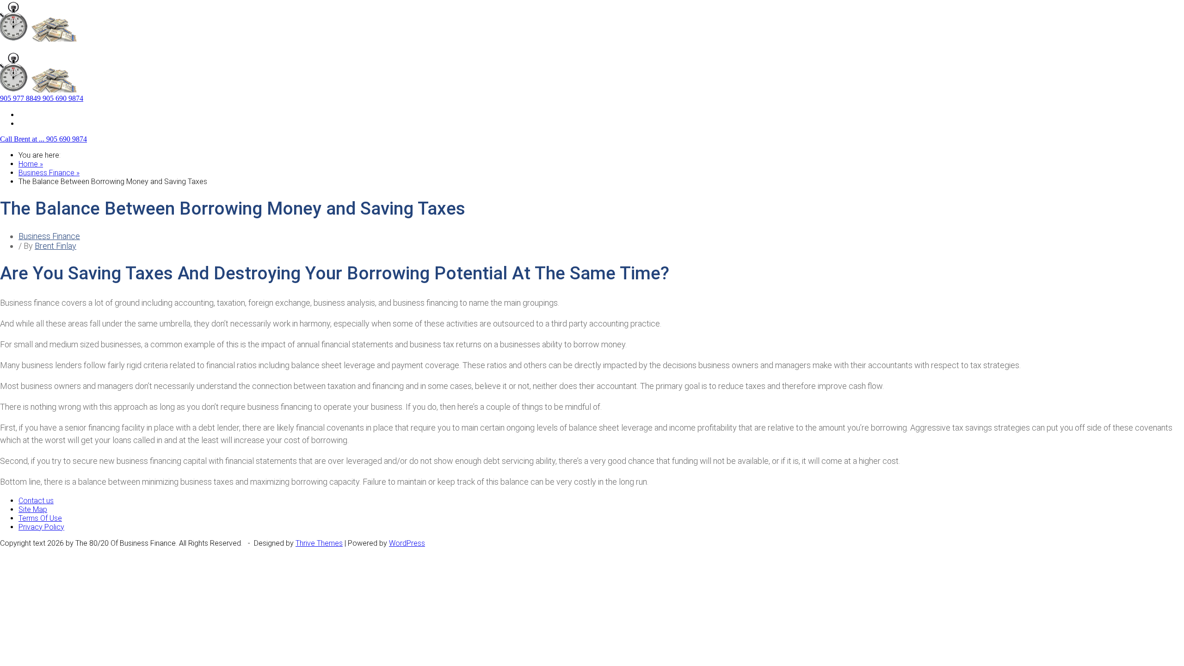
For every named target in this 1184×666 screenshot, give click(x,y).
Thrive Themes (319, 543)
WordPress (407, 543)
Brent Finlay (55, 246)
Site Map (32, 114)
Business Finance (49, 236)
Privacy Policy (41, 527)
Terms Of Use (40, 518)
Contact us (36, 123)
